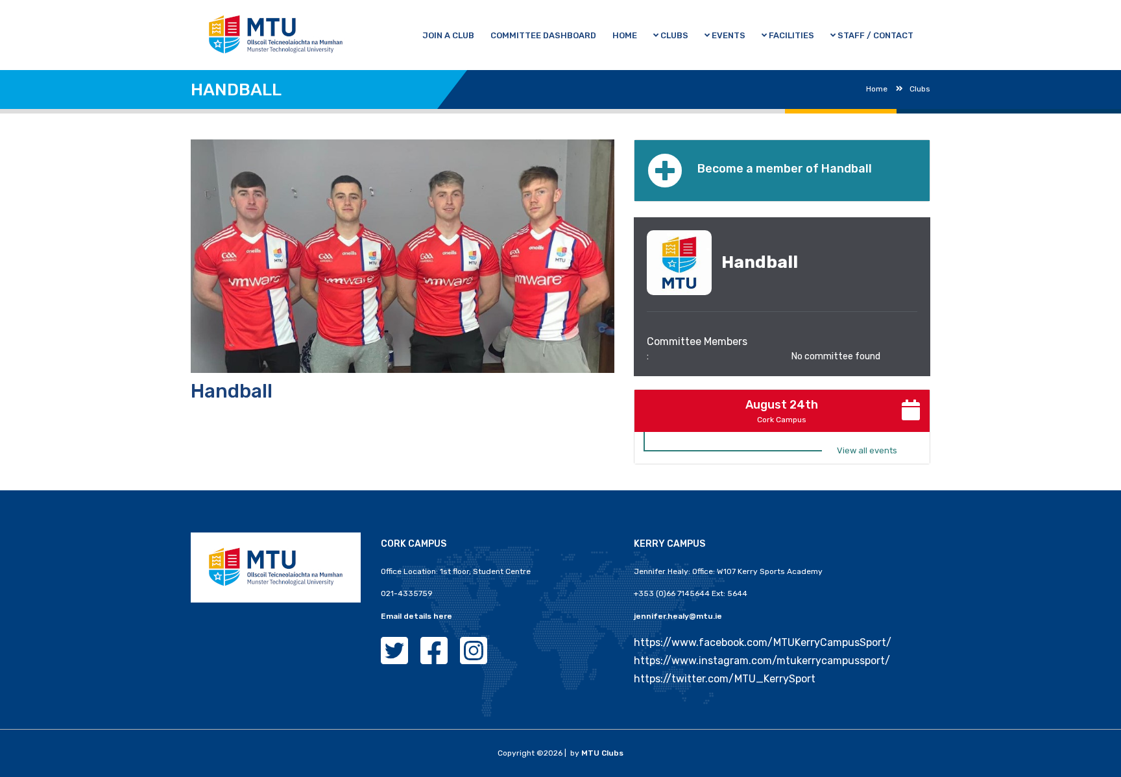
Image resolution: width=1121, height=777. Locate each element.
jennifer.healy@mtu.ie (678, 616)
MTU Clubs (602, 753)
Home (876, 88)
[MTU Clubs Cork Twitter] (394, 658)
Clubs (920, 88)
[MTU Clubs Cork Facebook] (434, 658)
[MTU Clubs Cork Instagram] (473, 658)
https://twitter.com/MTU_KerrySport (724, 679)
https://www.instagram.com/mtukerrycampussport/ (762, 660)
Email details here (416, 616)
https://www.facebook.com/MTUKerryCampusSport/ (762, 642)
